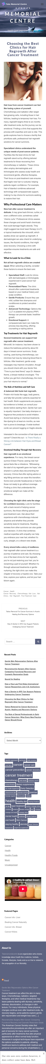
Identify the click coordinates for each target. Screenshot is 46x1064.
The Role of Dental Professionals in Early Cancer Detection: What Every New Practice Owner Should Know (23, 717)
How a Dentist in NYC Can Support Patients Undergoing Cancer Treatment (23, 624)
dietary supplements (25, 784)
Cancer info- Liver (12, 917)
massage (37, 809)
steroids (23, 824)
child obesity (23, 780)
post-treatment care (28, 596)
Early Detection (27, 788)
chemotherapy (11, 780)
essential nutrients (23, 792)
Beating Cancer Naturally (16, 922)
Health (12, 591)
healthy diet (22, 801)
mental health (11, 816)
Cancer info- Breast (13, 926)
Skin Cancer (21, 820)
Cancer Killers (11, 931)
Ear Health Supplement (12, 788)
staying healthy (12, 824)
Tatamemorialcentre (10, 953)
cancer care (29, 764)
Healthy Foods (11, 855)
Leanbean (8, 809)
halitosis (28, 796)
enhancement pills (10, 792)
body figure (8, 765)
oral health (10, 820)
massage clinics (23, 812)
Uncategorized (11, 864)
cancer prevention (14, 769)
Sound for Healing (12, 679)
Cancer (5, 591)
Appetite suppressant (11, 760)
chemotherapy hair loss (26, 593)
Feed (6, 981)
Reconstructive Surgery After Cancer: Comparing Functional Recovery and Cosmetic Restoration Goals (20, 672)
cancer (18, 764)
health (10, 800)
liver (32, 809)
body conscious (31, 760)
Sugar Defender (33, 824)
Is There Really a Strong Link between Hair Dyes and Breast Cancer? (22, 441)
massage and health (11, 812)
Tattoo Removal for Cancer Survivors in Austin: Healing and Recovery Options (23, 611)
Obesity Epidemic (31, 816)
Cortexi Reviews (10, 784)
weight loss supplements (21, 828)
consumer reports (33, 780)
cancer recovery (9, 593)
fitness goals (21, 796)
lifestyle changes (24, 809)
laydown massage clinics (33, 806)
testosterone (9, 828)
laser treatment (18, 805)
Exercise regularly (10, 796)
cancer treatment (18, 774)
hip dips (7, 806)
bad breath (22, 760)
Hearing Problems (34, 801)
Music (7, 860)
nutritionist (22, 816)
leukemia (15, 809)
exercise (33, 792)
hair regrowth (15, 596)
